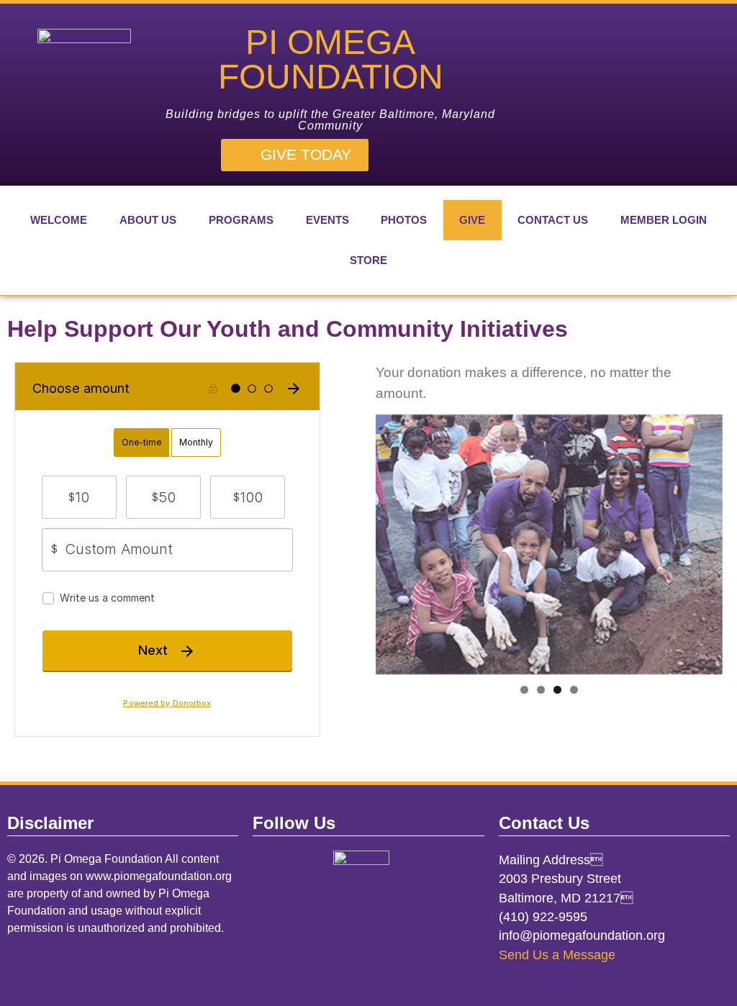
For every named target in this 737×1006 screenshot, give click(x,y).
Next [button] (704, 540)
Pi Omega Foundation (330, 59)
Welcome (58, 220)
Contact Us (552, 220)
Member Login (663, 220)
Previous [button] (393, 540)
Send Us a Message (557, 955)
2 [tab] (541, 690)
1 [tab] (524, 690)
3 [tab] (557, 690)
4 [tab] (574, 690)
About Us (147, 220)
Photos (404, 220)
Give (472, 220)
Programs (241, 220)
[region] (549, 544)
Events (327, 220)
